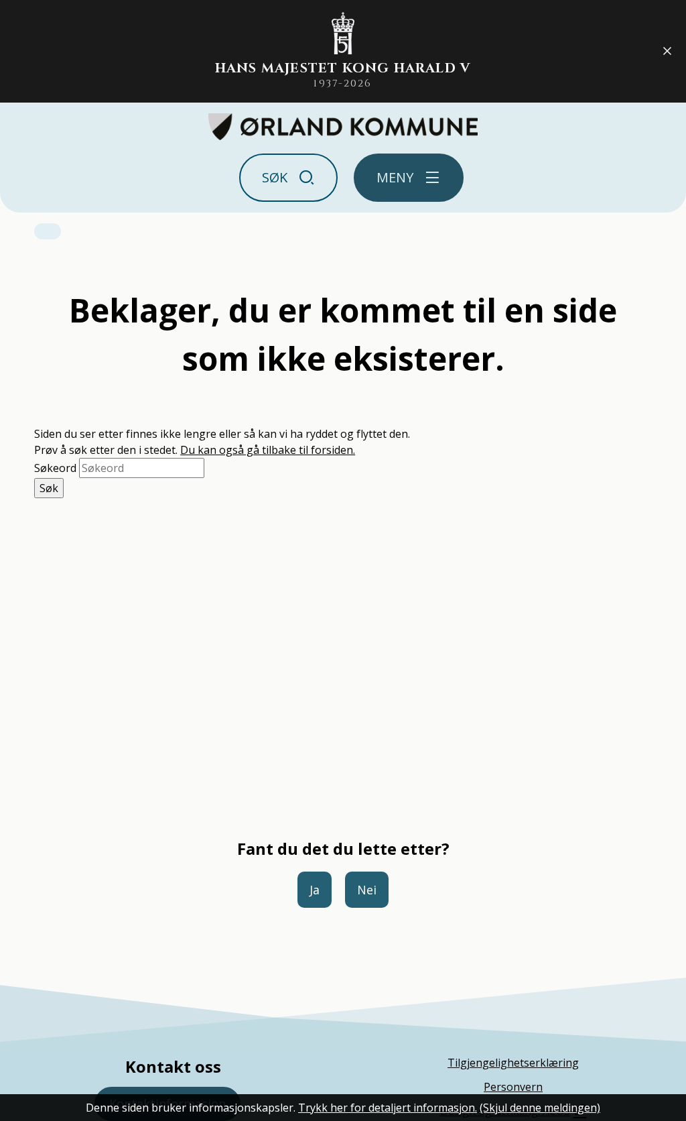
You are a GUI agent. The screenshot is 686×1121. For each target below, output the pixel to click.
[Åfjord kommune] (343, 126)
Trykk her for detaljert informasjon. (387, 1107)
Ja (315, 890)
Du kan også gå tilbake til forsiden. (267, 449)
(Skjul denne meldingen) (540, 1107)
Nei (366, 890)
